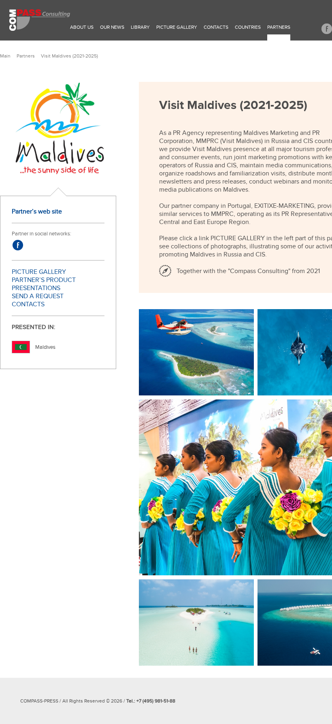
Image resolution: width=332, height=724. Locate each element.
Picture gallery (176, 27)
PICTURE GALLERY (39, 272)
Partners (278, 27)
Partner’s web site (37, 211)
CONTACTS (28, 304)
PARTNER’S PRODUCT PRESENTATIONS (44, 284)
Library (140, 27)
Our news (112, 27)
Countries (248, 27)
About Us (82, 27)
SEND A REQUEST (38, 296)
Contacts (216, 27)
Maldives (45, 347)
